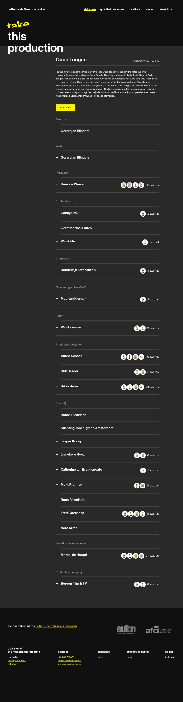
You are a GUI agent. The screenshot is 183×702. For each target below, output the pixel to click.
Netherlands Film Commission (26, 9)
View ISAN (65, 107)
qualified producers (112, 9)
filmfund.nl (13, 657)
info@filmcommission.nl (69, 660)
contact (150, 9)
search (164, 9)
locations (135, 9)
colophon (12, 664)
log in (100, 657)
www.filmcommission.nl (69, 664)
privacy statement (17, 660)
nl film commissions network (56, 626)
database (90, 9)
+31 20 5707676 (66, 657)
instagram (170, 657)
